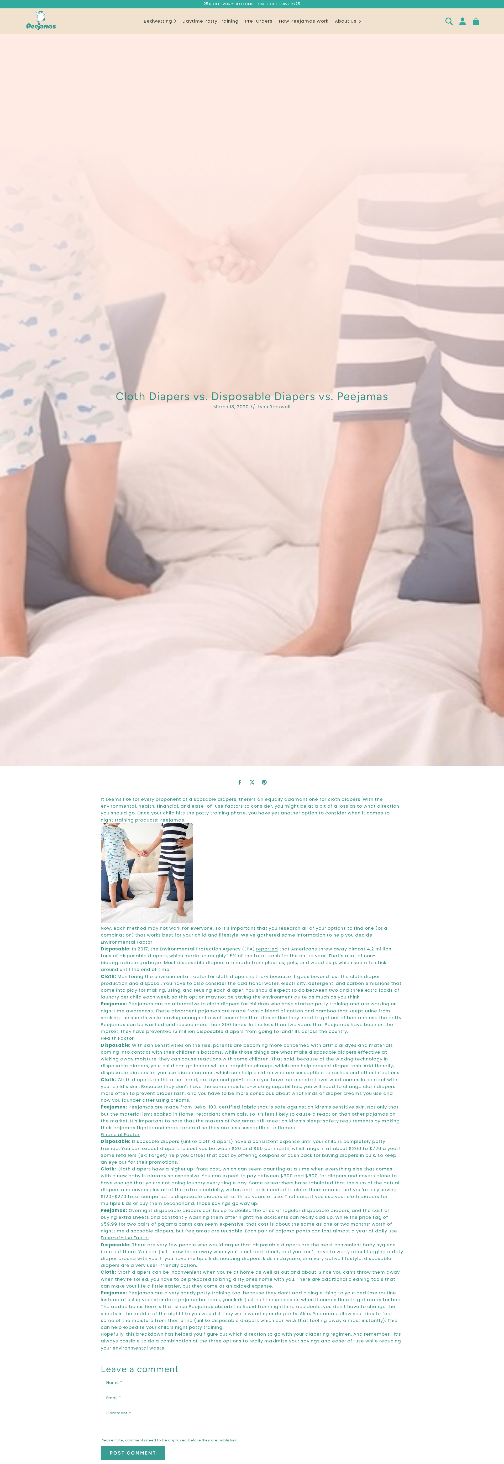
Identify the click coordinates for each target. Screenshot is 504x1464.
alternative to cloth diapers (206, 1004)
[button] (159, 21)
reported (267, 949)
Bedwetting (158, 21)
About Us (345, 21)
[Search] (449, 21)
